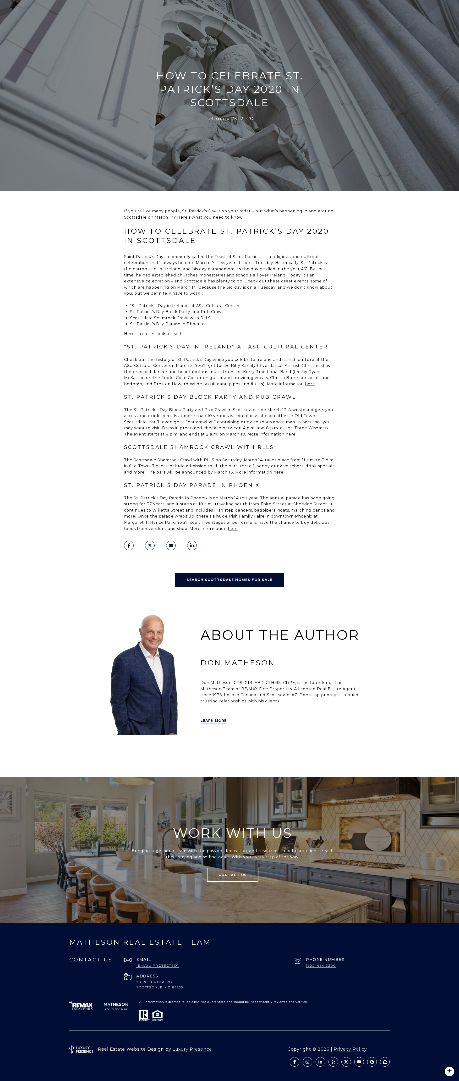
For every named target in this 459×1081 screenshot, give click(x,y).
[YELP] (118, 747)
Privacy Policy (350, 1049)
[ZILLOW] (132, 747)
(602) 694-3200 (321, 965)
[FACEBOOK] (158, 747)
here (310, 384)
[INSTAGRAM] (185, 747)
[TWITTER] (105, 747)
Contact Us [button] (233, 875)
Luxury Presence (192, 1049)
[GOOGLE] (138, 761)
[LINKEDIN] (145, 747)
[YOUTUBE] (172, 747)
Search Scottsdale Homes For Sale (229, 580)
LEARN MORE (214, 720)
